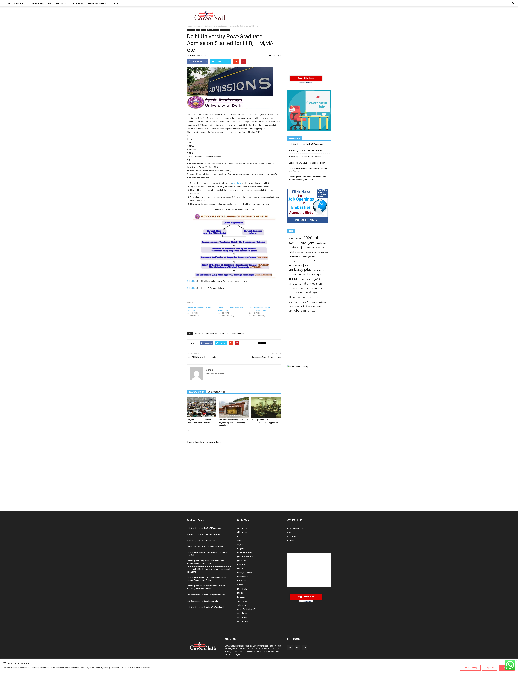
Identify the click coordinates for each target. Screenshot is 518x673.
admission (199, 333)
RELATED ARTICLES (196, 392)
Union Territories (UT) (246, 609)
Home (7, 3)
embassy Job (298, 265)
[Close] (516, 660)
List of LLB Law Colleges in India (201, 357)
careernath (294, 256)
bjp (323, 248)
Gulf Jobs (301, 274)
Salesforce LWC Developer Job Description (307, 163)
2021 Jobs (307, 242)
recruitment (318, 297)
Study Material (96, 3)
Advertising (292, 536)
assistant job (297, 247)
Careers (290, 540)
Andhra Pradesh (244, 528)
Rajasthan (241, 597)
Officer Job (295, 296)
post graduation (238, 333)
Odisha (240, 584)
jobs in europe (295, 284)
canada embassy (310, 252)
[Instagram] (297, 647)
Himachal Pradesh (245, 552)
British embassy (296, 252)
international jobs (305, 279)
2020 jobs (312, 237)
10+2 (50, 3)
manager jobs (318, 288)
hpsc (319, 274)
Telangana (241, 605)
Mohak (192, 55)
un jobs (294, 310)
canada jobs (323, 252)
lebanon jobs (305, 288)
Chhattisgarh (242, 532)
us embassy (312, 311)
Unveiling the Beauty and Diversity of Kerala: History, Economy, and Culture (307, 178)
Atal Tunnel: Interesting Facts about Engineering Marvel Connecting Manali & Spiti (233, 422)
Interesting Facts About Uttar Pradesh (305, 157)
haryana (311, 274)
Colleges (61, 3)
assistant (321, 243)
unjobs (319, 306)
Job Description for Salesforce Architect (204, 601)
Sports (114, 3)
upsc (303, 310)
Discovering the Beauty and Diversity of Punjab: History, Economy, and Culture (207, 578)
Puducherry (242, 589)
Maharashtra (242, 576)
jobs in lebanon (312, 283)
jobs (317, 279)
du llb (222, 333)
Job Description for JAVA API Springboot (306, 144)
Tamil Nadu (242, 601)
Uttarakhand (242, 617)
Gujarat (240, 544)
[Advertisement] (282, 16)
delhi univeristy (211, 333)
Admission (191, 30)
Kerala (240, 568)
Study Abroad (76, 3)
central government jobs (297, 261)
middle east (296, 292)
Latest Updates (225, 30)
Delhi (203, 30)
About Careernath (295, 528)
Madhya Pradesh (244, 572)
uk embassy (294, 306)
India (293, 278)
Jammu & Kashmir (245, 556)
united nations (308, 306)
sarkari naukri (299, 301)
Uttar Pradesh (243, 613)
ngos (315, 293)
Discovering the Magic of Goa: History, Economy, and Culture (309, 169)
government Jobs (319, 270)
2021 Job (293, 243)
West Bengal (242, 621)
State (198, 30)
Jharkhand (241, 560)
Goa (239, 540)
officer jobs (307, 297)
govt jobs (292, 274)
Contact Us (292, 532)
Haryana (240, 548)
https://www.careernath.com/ (215, 373)
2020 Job (298, 238)
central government (310, 256)
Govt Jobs (19, 3)
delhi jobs (312, 261)
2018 (291, 238)
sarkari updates (319, 302)
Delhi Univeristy (213, 30)
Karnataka (241, 564)
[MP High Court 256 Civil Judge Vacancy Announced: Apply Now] (266, 407)
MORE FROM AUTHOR (216, 392)
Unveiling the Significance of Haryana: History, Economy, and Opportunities (206, 587)
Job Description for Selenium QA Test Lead (205, 607)
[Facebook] (208, 379)
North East (242, 580)
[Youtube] (304, 647)
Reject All (490, 668)
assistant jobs (313, 247)
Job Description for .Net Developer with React (206, 595)
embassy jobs (300, 269)
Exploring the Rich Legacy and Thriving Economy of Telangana (208, 570)
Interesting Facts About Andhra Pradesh (306, 150)
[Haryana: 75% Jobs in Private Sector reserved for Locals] (201, 407)
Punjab (240, 593)
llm (228, 333)
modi (308, 292)
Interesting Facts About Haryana (266, 357)
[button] (513, 3)
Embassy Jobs (37, 3)
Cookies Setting (470, 668)
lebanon (293, 288)
